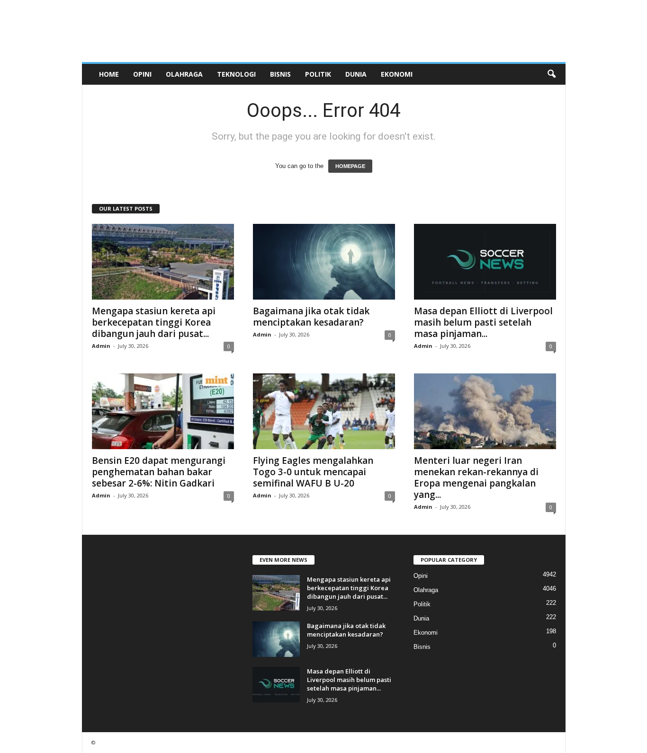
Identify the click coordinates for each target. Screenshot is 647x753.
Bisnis (280, 74)
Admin (101, 345)
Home (109, 74)
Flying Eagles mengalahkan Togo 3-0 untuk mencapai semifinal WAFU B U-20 (313, 471)
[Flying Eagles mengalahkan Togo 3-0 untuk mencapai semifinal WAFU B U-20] (324, 411)
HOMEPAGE (350, 166)
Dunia (356, 74)
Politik (318, 74)
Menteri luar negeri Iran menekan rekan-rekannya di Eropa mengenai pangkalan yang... (476, 477)
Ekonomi (397, 74)
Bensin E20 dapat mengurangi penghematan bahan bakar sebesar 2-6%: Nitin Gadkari (158, 471)
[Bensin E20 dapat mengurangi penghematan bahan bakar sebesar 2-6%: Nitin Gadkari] (163, 411)
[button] (551, 74)
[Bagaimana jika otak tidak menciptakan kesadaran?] (324, 262)
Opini (142, 74)
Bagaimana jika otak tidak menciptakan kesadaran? (311, 316)
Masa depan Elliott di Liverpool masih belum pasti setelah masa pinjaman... (483, 322)
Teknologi (236, 74)
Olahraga (184, 74)
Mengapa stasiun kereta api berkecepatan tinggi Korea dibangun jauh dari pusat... (154, 322)
